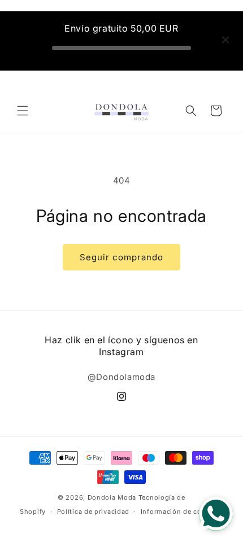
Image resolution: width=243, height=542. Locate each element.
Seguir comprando (121, 257)
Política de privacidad (93, 511)
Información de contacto (182, 511)
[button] (22, 110)
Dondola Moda (112, 497)
